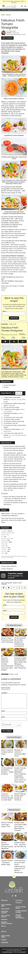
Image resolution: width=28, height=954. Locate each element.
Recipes (8, 14)
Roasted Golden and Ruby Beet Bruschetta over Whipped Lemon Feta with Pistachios (20, 663)
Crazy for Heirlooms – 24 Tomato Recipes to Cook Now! (7, 797)
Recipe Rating (5, 687)
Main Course (5, 908)
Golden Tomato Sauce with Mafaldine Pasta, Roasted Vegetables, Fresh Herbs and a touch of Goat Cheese (20, 775)
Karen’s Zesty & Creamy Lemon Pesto (7, 752)
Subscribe (14, 617)
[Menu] (25, 6)
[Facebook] (15, 895)
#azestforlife (11, 577)
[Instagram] (12, 895)
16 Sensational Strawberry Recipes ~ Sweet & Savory (7, 771)
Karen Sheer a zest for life (9, 334)
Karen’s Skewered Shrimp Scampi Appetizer (7, 845)
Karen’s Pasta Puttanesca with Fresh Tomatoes (7, 640)
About (3, 931)
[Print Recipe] (23, 341)
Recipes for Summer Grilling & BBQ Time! (20, 753)
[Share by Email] (14, 341)
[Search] (22, 6)
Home (3, 14)
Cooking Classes (19, 901)
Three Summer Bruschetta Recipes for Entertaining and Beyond (20, 642)
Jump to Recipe (7, 38)
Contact (4, 939)
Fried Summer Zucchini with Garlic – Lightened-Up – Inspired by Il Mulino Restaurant (20, 866)
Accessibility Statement (7, 952)
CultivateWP (23, 952)
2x (17, 393)
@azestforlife (15, 575)
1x (13, 393)
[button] (7, 32)
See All (3, 926)
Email (5, 311)
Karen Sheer (12, 31)
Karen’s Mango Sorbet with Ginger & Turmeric (20, 797)
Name (5, 605)
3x (20, 393)
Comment (4, 692)
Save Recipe (14, 317)
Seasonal (4, 919)
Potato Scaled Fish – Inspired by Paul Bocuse (20, 844)
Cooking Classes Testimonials (20, 916)
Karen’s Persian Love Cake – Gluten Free (7, 824)
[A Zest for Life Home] (9, 6)
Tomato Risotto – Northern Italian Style (7, 862)
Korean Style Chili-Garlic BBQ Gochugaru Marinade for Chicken (20, 826)
